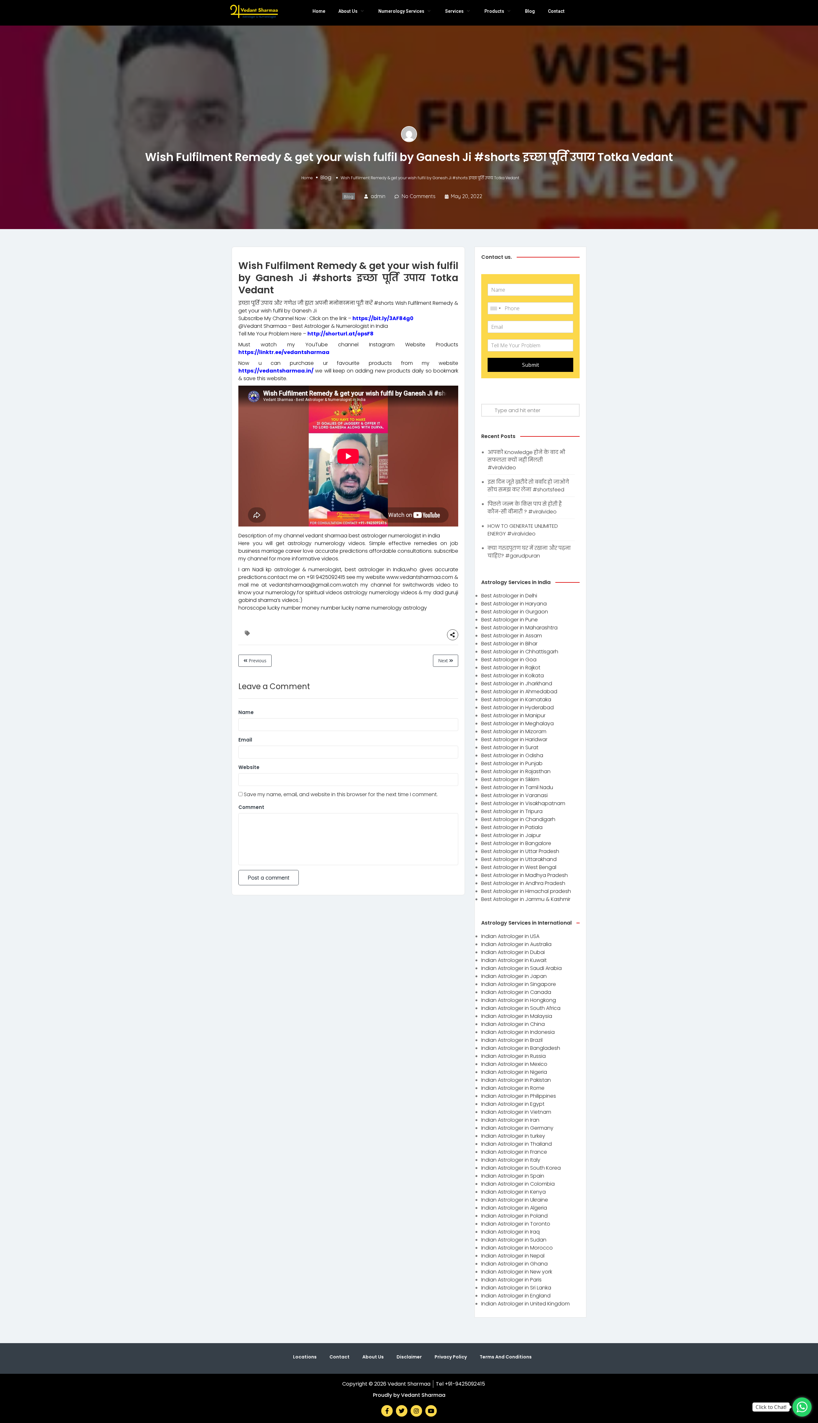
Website (248, 767)
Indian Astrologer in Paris (511, 1279)
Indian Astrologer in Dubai (513, 952)
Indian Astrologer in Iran (510, 1120)
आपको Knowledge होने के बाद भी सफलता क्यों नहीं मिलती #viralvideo (526, 460)
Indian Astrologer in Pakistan (516, 1080)
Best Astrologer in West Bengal (518, 867)
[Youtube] (431, 1411)
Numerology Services (401, 11)
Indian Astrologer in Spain (512, 1176)
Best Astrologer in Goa (508, 659)
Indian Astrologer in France (514, 1152)
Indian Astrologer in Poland (514, 1215)
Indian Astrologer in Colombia (518, 1184)
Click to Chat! (771, 1407)
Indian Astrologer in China (513, 1024)
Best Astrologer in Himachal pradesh (526, 891)
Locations (305, 1357)
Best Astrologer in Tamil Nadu (517, 787)
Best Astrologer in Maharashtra (519, 627)
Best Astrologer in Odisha (512, 755)
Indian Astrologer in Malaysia (516, 1016)
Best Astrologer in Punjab (512, 763)
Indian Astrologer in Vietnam (516, 1112)
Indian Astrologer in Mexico (514, 1064)
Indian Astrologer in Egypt (512, 1104)
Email (245, 739)
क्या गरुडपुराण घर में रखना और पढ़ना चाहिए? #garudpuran (529, 551)
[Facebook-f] (387, 1411)
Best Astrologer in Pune (509, 619)
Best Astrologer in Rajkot (510, 667)
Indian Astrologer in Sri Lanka (516, 1287)
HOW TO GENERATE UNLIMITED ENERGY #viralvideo (523, 529)
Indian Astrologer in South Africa (520, 1008)
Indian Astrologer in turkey (513, 1136)
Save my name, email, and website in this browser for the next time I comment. (341, 794)
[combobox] (495, 308)
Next (443, 661)
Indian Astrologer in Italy (510, 1160)
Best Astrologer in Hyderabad (517, 707)
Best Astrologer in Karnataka (516, 699)
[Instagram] (416, 1411)
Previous (256, 661)
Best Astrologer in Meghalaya (517, 723)
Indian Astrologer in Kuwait (514, 960)
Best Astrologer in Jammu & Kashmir (525, 899)
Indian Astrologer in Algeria (514, 1207)
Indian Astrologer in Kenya (513, 1192)
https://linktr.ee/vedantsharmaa (283, 352)
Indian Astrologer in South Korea (521, 1168)
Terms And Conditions (506, 1357)
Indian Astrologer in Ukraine (514, 1200)
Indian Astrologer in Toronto (515, 1223)
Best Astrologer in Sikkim (510, 779)
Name (246, 712)
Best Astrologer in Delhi (509, 595)
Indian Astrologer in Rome (512, 1088)
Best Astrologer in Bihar (509, 643)
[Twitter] (401, 1411)
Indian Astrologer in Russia (513, 1056)
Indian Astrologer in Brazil (512, 1040)
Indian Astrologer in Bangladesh (520, 1048)
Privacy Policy (451, 1357)
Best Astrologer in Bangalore (516, 843)
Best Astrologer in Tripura (512, 811)
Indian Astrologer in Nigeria (514, 1072)
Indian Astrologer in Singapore (518, 984)
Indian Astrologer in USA (510, 936)
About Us (348, 11)
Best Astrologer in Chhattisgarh (519, 651)
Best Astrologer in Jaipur (511, 835)
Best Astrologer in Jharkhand (516, 683)
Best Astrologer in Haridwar (514, 739)
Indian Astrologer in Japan (514, 976)
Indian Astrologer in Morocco (517, 1247)
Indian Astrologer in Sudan (513, 1239)
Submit (530, 364)
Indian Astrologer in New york (516, 1271)
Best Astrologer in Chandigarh (518, 819)
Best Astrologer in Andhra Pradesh (523, 883)
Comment (251, 807)
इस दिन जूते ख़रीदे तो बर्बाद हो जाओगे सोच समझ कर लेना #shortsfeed (528, 485)
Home (319, 11)
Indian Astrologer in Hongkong (518, 1000)
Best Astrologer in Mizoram (513, 731)
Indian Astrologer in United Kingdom (525, 1303)
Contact (556, 11)
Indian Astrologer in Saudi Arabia (521, 968)
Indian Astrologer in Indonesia (518, 1032)
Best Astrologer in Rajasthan (516, 771)
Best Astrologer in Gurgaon (514, 611)
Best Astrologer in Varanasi (514, 795)
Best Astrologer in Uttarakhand (519, 859)
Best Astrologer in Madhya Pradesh (524, 875)
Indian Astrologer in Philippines (518, 1096)
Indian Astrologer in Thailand (516, 1144)
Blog (530, 11)
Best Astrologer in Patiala (512, 827)
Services (454, 11)
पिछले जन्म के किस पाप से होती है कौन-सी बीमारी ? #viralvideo (525, 507)
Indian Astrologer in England (516, 1295)
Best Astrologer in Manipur (513, 715)
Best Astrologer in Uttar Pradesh (520, 851)
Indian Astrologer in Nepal (512, 1255)
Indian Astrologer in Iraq (510, 1231)
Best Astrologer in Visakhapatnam (523, 803)
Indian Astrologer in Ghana (514, 1263)
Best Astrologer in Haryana (514, 603)
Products (494, 11)
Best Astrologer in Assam (511, 635)
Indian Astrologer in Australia (516, 944)
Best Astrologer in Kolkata (512, 675)
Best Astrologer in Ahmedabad (519, 691)
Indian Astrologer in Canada (516, 992)
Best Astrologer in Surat (509, 747)
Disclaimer (409, 1357)
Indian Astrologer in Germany (517, 1128)
